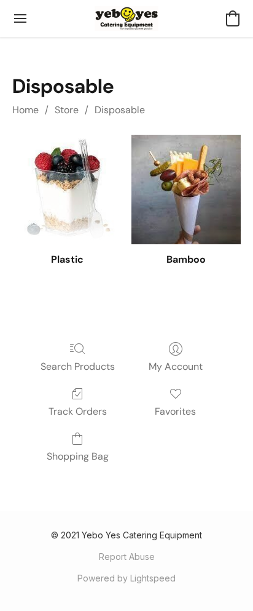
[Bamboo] (186, 189)
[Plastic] (67, 189)
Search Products (78, 366)
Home (25, 109)
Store (67, 109)
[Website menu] (20, 18)
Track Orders (78, 411)
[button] (127, 18)
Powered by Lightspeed (126, 578)
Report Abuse (127, 556)
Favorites (175, 411)
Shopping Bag (78, 456)
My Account (176, 366)
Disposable (120, 109)
